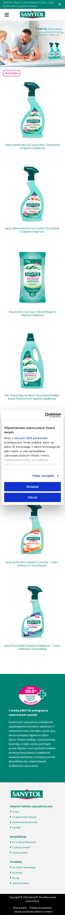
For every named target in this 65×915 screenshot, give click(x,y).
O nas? (16, 811)
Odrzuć (32, 497)
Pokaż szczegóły (43, 475)
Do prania (17, 872)
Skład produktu (20, 883)
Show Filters (11, 73)
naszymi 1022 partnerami (31, 438)
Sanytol (32, 14)
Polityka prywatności (41, 907)
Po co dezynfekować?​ (24, 842)
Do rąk (15, 878)
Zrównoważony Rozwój (24, 822)
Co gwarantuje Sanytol (24, 817)
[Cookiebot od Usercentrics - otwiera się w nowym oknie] (46, 415)
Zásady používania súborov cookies (33, 911)
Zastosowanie (20, 852)
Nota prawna (20, 907)
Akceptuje (32, 486)
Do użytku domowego (24, 867)
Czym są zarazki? (21, 847)
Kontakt (16, 827)
